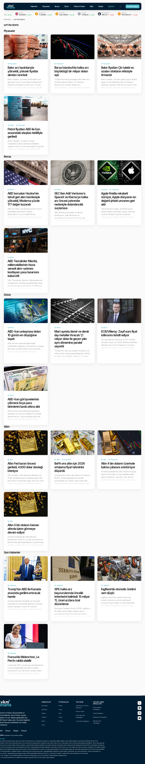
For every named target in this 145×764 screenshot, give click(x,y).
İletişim (15, 731)
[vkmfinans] (139, 718)
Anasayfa (7, 19)
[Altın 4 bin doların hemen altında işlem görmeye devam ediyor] (26, 504)
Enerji (12, 125)
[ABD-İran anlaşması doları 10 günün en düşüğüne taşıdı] (26, 311)
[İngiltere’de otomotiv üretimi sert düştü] (119, 568)
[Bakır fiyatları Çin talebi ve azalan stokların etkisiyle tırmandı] (119, 47)
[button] (120, 6)
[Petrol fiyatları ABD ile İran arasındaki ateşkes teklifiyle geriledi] (26, 108)
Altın (11, 459)
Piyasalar (13, 64)
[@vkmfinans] (139, 703)
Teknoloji (115, 189)
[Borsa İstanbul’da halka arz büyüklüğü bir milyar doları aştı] (72, 47)
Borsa (12, 189)
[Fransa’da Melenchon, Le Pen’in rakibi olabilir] (26, 636)
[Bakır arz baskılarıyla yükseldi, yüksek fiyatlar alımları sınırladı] (26, 47)
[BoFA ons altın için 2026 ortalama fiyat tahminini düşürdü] (72, 442)
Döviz (12, 327)
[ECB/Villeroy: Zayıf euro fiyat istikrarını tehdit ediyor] (119, 311)
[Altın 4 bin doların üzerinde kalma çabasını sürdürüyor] (119, 442)
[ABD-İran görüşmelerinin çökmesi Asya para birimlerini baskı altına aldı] (26, 378)
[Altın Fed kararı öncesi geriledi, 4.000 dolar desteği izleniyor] (26, 442)
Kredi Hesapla (132, 6)
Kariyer (24, 731)
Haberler (13, 585)
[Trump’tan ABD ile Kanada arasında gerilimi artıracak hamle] (26, 568)
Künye (8, 731)
